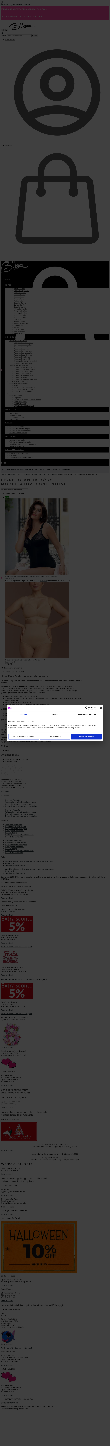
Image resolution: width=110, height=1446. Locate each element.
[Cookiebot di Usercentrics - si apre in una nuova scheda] (86, 708)
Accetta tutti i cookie (86, 737)
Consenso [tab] (23, 714)
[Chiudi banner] (101, 708)
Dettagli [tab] (55, 714)
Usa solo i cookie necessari (23, 737)
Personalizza (54, 737)
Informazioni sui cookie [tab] (87, 714)
